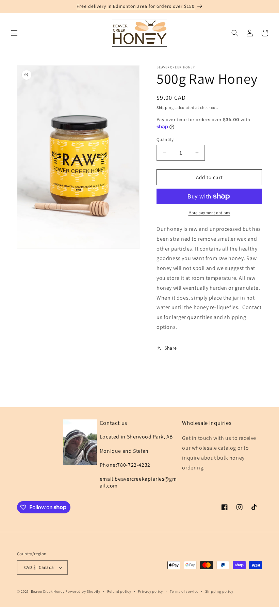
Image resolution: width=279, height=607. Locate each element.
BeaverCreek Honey (48, 591)
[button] (14, 33)
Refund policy (119, 591)
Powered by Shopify (82, 591)
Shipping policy (219, 591)
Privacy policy (150, 591)
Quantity (165, 139)
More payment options (209, 212)
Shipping (165, 107)
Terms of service (184, 591)
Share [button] (170, 348)
